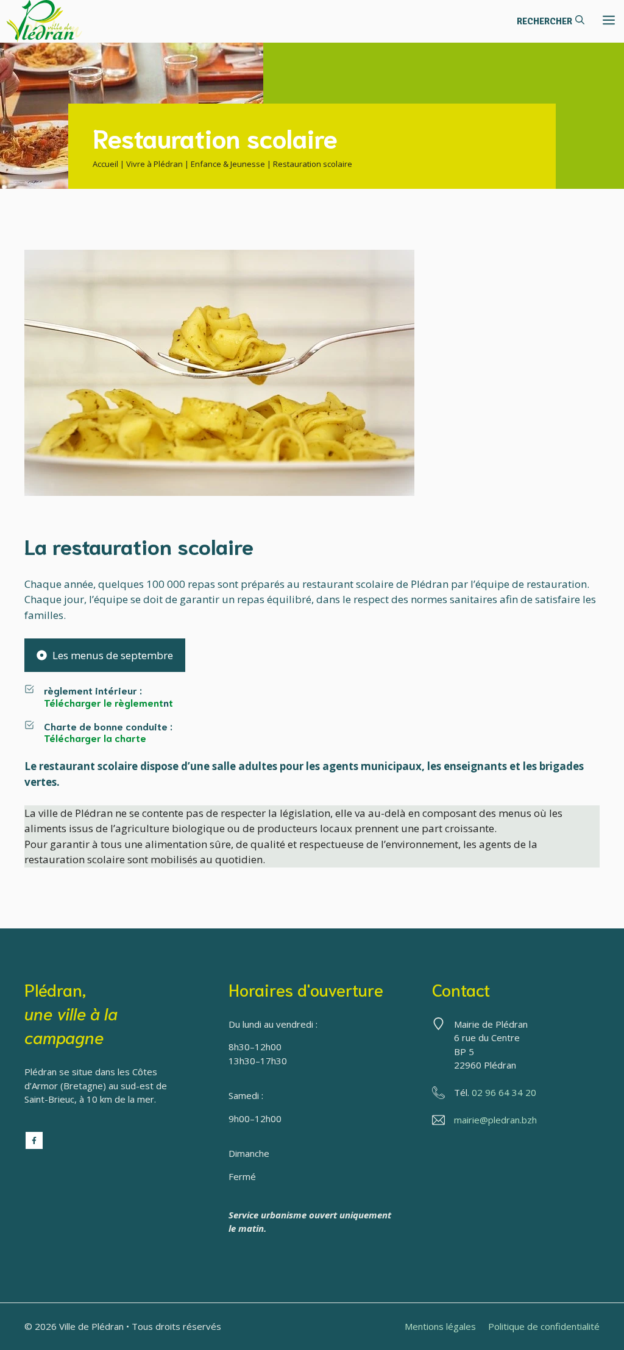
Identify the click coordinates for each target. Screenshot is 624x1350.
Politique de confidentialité (544, 1326)
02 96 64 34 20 (504, 1092)
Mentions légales (440, 1326)
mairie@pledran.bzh (495, 1120)
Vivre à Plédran (154, 163)
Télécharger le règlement (103, 702)
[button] (551, 21)
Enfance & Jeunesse (228, 163)
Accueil (105, 163)
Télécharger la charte (95, 737)
